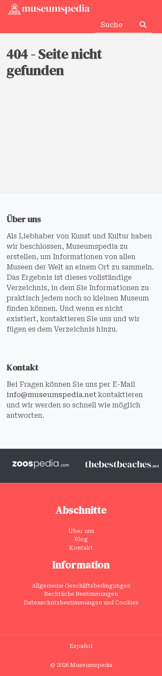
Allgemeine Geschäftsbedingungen (81, 585)
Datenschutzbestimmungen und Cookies (81, 602)
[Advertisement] (81, 147)
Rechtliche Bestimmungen (81, 594)
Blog (81, 539)
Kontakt (81, 548)
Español (81, 646)
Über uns (81, 531)
